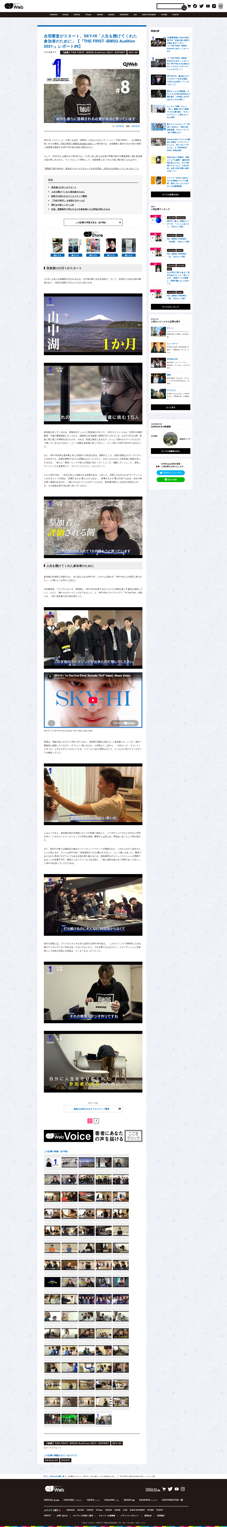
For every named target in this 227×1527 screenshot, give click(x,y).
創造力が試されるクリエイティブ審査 (69, 196)
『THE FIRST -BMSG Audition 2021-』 (77, 143)
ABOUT (47, 1516)
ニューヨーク (172, 343)
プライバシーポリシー (129, 1516)
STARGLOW (172, 359)
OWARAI (53, 15)
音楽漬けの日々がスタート (63, 187)
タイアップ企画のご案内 (83, 1516)
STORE (164, 15)
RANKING (124, 15)
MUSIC (66, 15)
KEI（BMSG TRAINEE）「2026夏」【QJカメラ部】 (178, 240)
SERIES (111, 15)
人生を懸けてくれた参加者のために (68, 191)
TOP (44, 1476)
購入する (57, 255)
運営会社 (148, 1516)
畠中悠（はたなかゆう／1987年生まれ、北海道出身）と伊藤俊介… (178, 396)
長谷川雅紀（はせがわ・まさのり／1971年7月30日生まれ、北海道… (178, 380)
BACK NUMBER (149, 15)
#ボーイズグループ (52, 1447)
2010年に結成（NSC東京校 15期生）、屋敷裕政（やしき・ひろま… (178, 349)
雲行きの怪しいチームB (62, 204)
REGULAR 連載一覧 (57, 1476)
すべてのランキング (170, 306)
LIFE (125, 1510)
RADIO (108, 1510)
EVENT (175, 15)
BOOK (117, 1510)
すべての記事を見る (170, 194)
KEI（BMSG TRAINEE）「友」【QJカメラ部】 (177, 255)
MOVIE (77, 15)
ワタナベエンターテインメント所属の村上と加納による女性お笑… (178, 334)
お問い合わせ (62, 1516)
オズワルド (171, 390)
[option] (172, 439)
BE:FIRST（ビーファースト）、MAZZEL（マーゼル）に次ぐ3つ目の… (178, 365)
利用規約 (160, 1516)
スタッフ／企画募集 (107, 1516)
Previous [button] (153, 439)
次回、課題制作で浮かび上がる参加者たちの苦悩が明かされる (80, 209)
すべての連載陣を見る (170, 451)
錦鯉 (169, 374)
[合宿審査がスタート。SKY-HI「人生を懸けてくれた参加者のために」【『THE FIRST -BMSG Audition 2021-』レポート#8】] (52, 1162)
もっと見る (170, 407)
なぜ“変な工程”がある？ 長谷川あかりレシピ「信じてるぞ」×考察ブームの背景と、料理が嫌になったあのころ (178, 278)
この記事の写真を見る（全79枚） (91, 222)
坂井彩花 (120, 126)
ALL (135, 15)
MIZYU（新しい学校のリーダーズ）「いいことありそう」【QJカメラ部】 (178, 224)
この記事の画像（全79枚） (56, 1151)
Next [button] (185, 439)
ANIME (100, 15)
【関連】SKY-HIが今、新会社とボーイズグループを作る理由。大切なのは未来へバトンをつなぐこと (91, 168)
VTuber (88, 15)
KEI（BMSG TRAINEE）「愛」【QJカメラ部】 (177, 297)
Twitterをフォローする (172, 472)
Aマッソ (170, 328)
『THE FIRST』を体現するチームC (68, 200)
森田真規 (136, 126)
